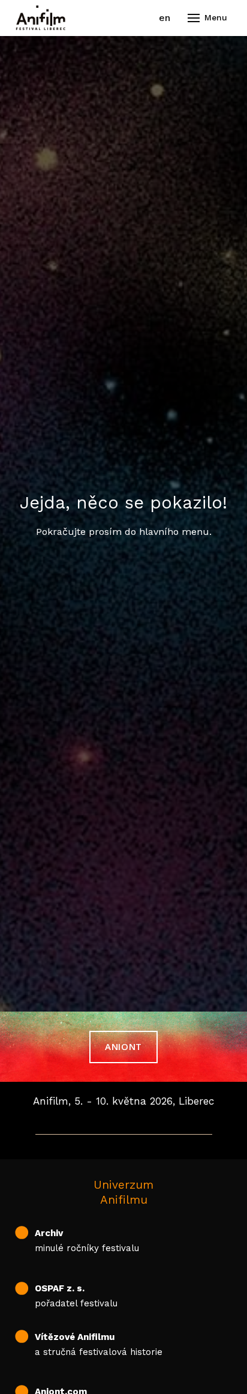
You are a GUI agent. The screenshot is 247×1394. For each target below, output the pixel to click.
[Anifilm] (40, 18)
